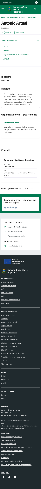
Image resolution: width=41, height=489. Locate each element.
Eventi (3, 398)
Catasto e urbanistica (9, 332)
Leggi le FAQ (5, 433)
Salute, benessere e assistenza (12, 353)
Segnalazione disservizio (10, 440)
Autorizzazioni (6, 329)
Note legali (5, 457)
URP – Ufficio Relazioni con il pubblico (15, 420)
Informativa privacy (8, 454)
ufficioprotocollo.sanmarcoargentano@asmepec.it (19, 425)
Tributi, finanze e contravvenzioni (13, 357)
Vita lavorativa (6, 364)
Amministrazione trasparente (12, 450)
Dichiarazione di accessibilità (11, 461)
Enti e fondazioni (7, 292)
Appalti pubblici (6, 325)
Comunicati (5, 379)
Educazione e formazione (10, 339)
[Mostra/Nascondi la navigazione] (2, 9)
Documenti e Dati (7, 303)
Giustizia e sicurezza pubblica (11, 343)
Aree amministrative (8, 285)
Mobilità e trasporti (8, 350)
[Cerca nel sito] (35, 9)
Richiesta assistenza (8, 443)
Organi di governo (7, 282)
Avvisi (3, 383)
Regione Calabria (7, 2)
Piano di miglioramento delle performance (16, 447)
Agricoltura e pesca (8, 315)
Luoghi (3, 395)
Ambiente (4, 318)
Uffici (3, 289)
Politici (3, 296)
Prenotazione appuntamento (11, 436)
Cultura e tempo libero (9, 336)
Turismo (4, 360)
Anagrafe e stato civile (9, 322)
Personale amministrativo (10, 299)
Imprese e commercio (9, 346)
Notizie (3, 376)
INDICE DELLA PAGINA (9, 40)
